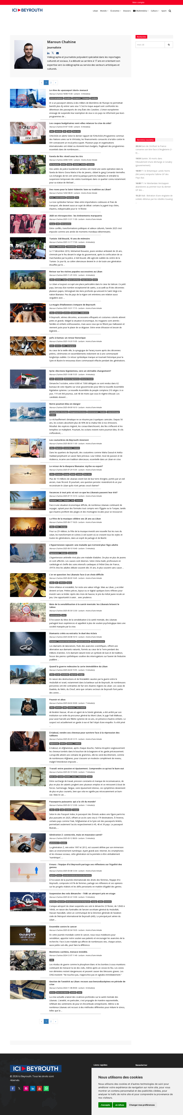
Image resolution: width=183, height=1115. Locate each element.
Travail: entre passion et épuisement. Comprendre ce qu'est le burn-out (86, 768)
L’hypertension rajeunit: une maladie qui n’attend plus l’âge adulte (83, 545)
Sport (163, 10)
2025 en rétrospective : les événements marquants (75, 215)
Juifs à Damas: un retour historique (67, 337)
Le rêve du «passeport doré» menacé (68, 90)
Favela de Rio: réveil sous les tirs (66, 156)
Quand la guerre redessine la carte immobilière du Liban (78, 666)
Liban (95, 10)
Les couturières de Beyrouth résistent (69, 440)
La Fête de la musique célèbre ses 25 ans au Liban (75, 518)
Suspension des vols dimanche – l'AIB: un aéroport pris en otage (82, 893)
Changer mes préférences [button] (142, 1105)
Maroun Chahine (61, 41)
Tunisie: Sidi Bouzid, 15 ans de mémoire (72, 238)
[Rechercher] (169, 44)
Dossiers (127, 10)
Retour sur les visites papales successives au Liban (75, 271)
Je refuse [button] (119, 1105)
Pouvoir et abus (57, 699)
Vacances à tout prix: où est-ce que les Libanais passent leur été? (83, 492)
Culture (154, 10)
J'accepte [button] (105, 1105)
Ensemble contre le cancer (63, 926)
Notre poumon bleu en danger (64, 403)
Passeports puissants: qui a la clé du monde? (72, 801)
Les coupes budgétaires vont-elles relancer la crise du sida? (80, 123)
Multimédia (141, 10)
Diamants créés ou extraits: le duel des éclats (73, 633)
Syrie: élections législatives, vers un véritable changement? (80, 371)
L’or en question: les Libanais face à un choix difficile (76, 574)
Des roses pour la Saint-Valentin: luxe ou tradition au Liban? (80, 189)
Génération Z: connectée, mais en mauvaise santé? (75, 834)
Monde (103, 10)
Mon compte (138, 2)
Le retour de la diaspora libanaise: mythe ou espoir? (76, 466)
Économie (115, 10)
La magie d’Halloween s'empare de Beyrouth (72, 304)
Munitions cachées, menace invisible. (68, 951)
